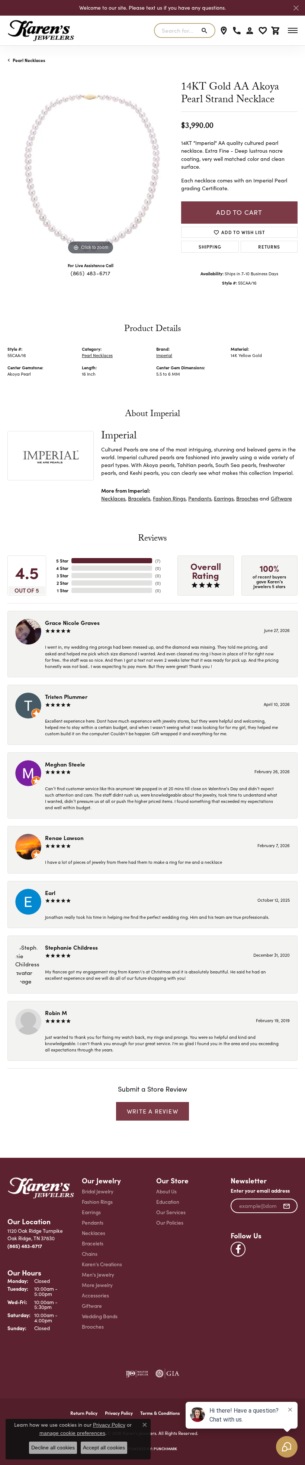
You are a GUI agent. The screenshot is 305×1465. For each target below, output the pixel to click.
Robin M (56, 1013)
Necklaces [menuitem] (93, 1233)
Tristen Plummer (66, 696)
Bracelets (139, 498)
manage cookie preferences (72, 1433)
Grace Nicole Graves (72, 622)
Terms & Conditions (160, 1413)
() (157, 561)
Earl (50, 893)
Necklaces (113, 498)
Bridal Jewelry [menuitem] (97, 1191)
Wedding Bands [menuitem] (100, 1316)
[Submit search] (206, 30)
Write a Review (152, 1111)
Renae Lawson (64, 838)
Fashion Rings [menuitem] (97, 1201)
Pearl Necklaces (29, 60)
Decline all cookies (53, 1448)
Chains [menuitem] (89, 1253)
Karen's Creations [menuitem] (102, 1264)
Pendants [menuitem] (92, 1222)
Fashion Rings (169, 498)
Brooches (247, 498)
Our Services (171, 1212)
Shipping (210, 246)
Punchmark (165, 1448)
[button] (249, 30)
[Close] (296, 8)
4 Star (62, 568)
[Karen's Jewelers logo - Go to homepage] (41, 30)
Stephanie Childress (71, 947)
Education (167, 1201)
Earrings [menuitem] (91, 1212)
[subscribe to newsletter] (286, 1206)
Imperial (164, 355)
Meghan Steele (65, 764)
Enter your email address (260, 1190)
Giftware (281, 498)
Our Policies (169, 1222)
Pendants (199, 498)
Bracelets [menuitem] (92, 1243)
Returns (269, 246)
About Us (166, 1191)
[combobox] (176, 30)
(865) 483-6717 (90, 273)
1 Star (62, 590)
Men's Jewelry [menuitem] (98, 1274)
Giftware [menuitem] (92, 1305)
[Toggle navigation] (292, 30)
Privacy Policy (109, 1425)
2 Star (62, 583)
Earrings (224, 498)
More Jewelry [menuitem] (97, 1285)
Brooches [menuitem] (93, 1326)
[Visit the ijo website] (137, 1373)
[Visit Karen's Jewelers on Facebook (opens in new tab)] (238, 1249)
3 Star (62, 575)
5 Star (62, 561)
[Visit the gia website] (167, 1373)
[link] (223, 30)
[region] (90, 174)
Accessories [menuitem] (95, 1295)
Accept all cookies (104, 1448)
